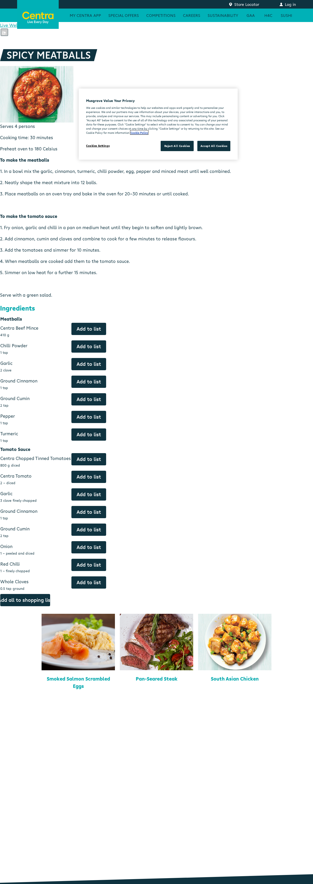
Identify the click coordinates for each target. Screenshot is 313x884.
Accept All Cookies (214, 146)
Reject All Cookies (177, 146)
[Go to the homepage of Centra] (38, 14)
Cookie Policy (139, 132)
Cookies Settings (98, 145)
